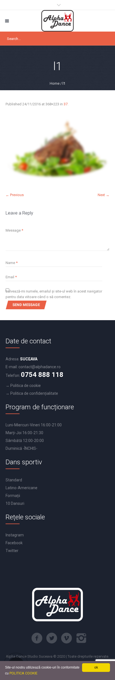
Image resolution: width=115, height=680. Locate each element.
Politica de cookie (25, 385)
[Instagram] (81, 638)
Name (12, 263)
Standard (14, 480)
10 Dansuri (15, 503)
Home (54, 83)
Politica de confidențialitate (34, 393)
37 (66, 104)
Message (14, 230)
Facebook (14, 543)
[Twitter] (51, 638)
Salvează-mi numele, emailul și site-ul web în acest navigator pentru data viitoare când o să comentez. (54, 294)
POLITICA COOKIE (23, 673)
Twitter (12, 550)
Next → (103, 195)
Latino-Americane (21, 488)
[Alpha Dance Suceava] (57, 21)
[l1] (57, 149)
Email (11, 277)
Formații (13, 495)
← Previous (15, 195)
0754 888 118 (42, 375)
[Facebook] (36, 638)
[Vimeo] (66, 638)
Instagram (15, 535)
